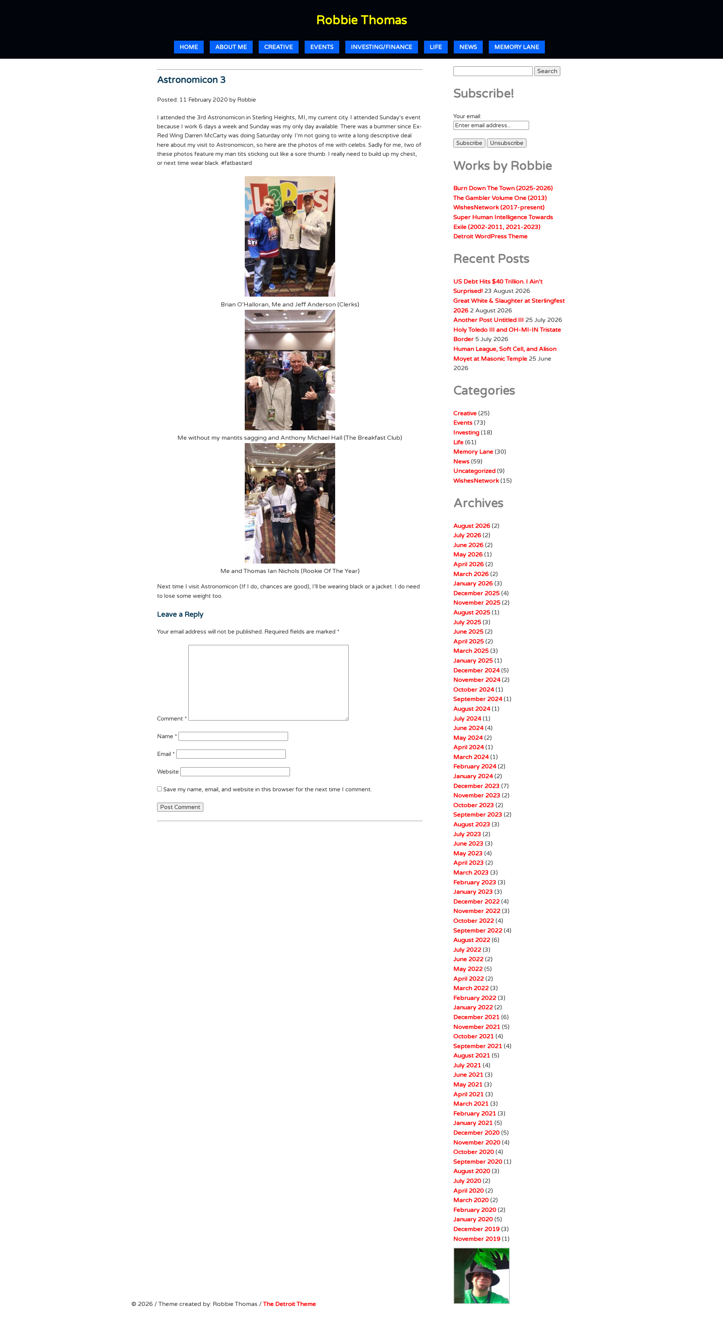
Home (189, 47)
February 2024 (474, 766)
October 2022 (473, 921)
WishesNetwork (476, 481)
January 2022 (473, 1007)
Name (167, 736)
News (468, 47)
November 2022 (476, 911)
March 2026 (471, 574)
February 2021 (474, 1113)
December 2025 (476, 593)
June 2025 (468, 631)
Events (322, 47)
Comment (172, 718)
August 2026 (471, 526)
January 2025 (473, 660)
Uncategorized (474, 471)
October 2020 (473, 1152)
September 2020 (477, 1162)
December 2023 (476, 786)
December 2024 (476, 670)
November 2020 (476, 1142)
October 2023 (473, 805)
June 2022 (468, 959)
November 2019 (476, 1239)
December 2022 (476, 901)
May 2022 (468, 969)
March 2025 (471, 651)
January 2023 (473, 892)
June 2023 (468, 843)
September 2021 (477, 1046)
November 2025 (476, 602)
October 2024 (473, 689)
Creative (278, 47)
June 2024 (468, 728)
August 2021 (471, 1055)
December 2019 (476, 1229)
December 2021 (476, 1017)
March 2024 (471, 757)
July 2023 (467, 834)
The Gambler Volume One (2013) (500, 198)
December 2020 (476, 1133)
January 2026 (473, 583)
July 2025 (467, 622)
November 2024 (476, 680)
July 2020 (467, 1181)
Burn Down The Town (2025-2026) (503, 188)
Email (166, 754)
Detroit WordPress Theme (490, 236)
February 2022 (474, 998)
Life (436, 47)
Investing (466, 432)
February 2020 (474, 1210)
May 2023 (468, 853)
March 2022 (471, 988)
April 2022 (468, 979)
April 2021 (468, 1094)
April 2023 (468, 863)
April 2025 (468, 641)
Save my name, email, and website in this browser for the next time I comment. (267, 789)
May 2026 (468, 554)
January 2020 (473, 1219)
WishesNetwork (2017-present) (499, 207)
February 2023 (474, 882)
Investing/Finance (381, 47)
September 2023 (477, 814)
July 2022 (467, 950)
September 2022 (477, 930)
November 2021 (476, 1027)
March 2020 (471, 1200)
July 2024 (467, 718)
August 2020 (471, 1171)
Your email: (467, 116)
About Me (231, 47)
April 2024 (468, 747)
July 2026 (467, 535)
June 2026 (468, 545)
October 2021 (473, 1036)
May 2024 (468, 738)
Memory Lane (516, 47)
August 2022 (471, 940)
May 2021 (468, 1084)
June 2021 (468, 1075)
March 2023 (471, 872)
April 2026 (468, 564)
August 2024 (471, 709)
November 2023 (476, 795)
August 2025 (471, 612)
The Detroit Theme (289, 1304)
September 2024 (477, 699)
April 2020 (468, 1191)
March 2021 (471, 1104)
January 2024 (473, 776)
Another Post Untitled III (488, 320)
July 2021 (467, 1065)
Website (168, 771)
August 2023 (471, 824)
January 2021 (473, 1123)
